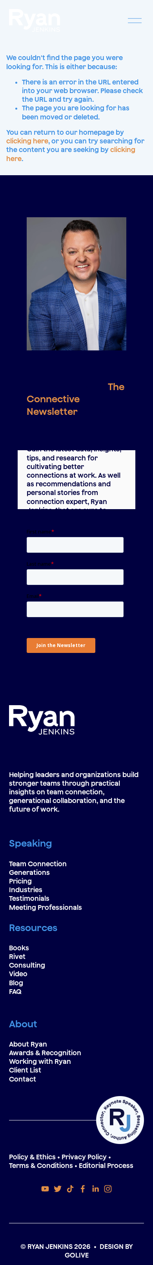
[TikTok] (70, 1189)
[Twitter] (58, 1189)
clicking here (27, 141)
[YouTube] (45, 1189)
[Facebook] (83, 1189)
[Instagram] (108, 1189)
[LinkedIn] (95, 1189)
